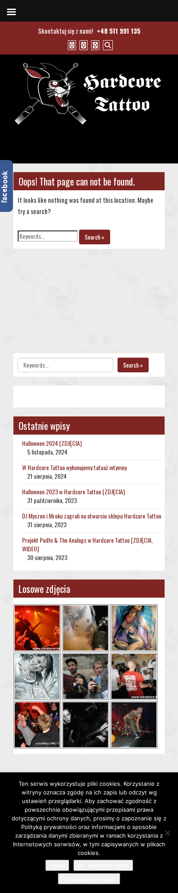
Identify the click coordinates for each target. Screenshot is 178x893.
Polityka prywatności (89, 878)
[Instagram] (94, 44)
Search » (95, 236)
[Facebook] (71, 44)
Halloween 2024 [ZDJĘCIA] (52, 443)
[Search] (107, 44)
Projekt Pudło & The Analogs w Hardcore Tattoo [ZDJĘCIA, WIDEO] (87, 544)
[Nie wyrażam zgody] (167, 833)
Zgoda (57, 865)
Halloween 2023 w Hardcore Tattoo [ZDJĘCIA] (73, 491)
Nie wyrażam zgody (103, 865)
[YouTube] (82, 44)
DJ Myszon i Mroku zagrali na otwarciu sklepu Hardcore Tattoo (91, 515)
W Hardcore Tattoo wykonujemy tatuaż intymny (74, 467)
